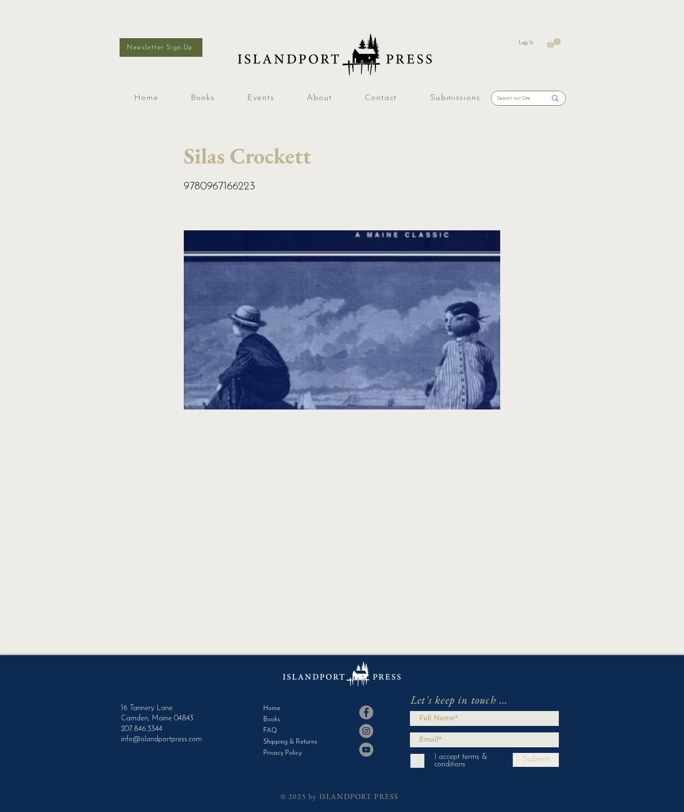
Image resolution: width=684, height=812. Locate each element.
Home (271, 708)
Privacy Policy (282, 753)
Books (271, 719)
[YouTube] (366, 750)
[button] (554, 42)
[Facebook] (366, 712)
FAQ (270, 730)
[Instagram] (366, 731)
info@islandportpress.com (161, 739)
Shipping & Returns (286, 741)
